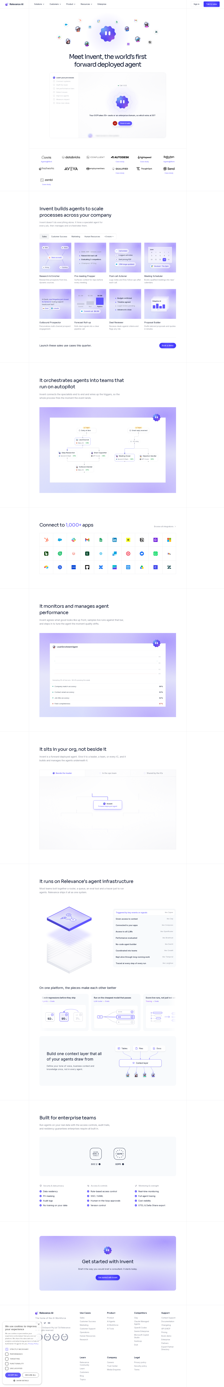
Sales (82, 1318)
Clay (136, 1318)
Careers (110, 1362)
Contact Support (168, 1318)
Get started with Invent (107, 1277)
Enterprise (102, 4)
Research (84, 1339)
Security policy (140, 1366)
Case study (120, 162)
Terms (136, 1369)
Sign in (196, 4)
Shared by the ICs (155, 773)
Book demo (166, 1336)
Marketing (84, 1325)
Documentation (167, 1321)
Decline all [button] (30, 1375)
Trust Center (112, 1366)
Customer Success (88, 1321)
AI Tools (110, 1329)
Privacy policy (140, 1362)
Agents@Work (46, 162)
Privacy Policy (33, 1344)
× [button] (39, 1324)
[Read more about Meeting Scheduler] (160, 263)
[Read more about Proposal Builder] (160, 309)
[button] (22, 1380)
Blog (82, 1376)
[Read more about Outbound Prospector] (55, 309)
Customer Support (87, 1329)
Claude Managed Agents (141, 1322)
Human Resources (87, 1336)
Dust (136, 1345)
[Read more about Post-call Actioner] (125, 263)
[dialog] (22, 1353)
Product (69, 4)
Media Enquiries (114, 1369)
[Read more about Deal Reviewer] (125, 309)
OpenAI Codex (140, 1327)
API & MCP (165, 1329)
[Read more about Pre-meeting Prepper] (90, 263)
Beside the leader (64, 773)
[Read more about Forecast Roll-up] (90, 309)
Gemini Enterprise (141, 1331)
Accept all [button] (13, 1375)
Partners (165, 1343)
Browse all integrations (163, 526)
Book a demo (167, 345)
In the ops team (109, 773)
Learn (82, 1368)
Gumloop (138, 1341)
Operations (84, 1332)
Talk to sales (211, 4)
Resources (85, 4)
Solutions (38, 4)
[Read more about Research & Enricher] (55, 263)
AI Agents (111, 1321)
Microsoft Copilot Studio (141, 1336)
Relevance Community (84, 1363)
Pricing (164, 1332)
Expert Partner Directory (167, 1348)
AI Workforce (112, 1325)
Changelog (166, 1325)
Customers (54, 4)
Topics (83, 1379)
